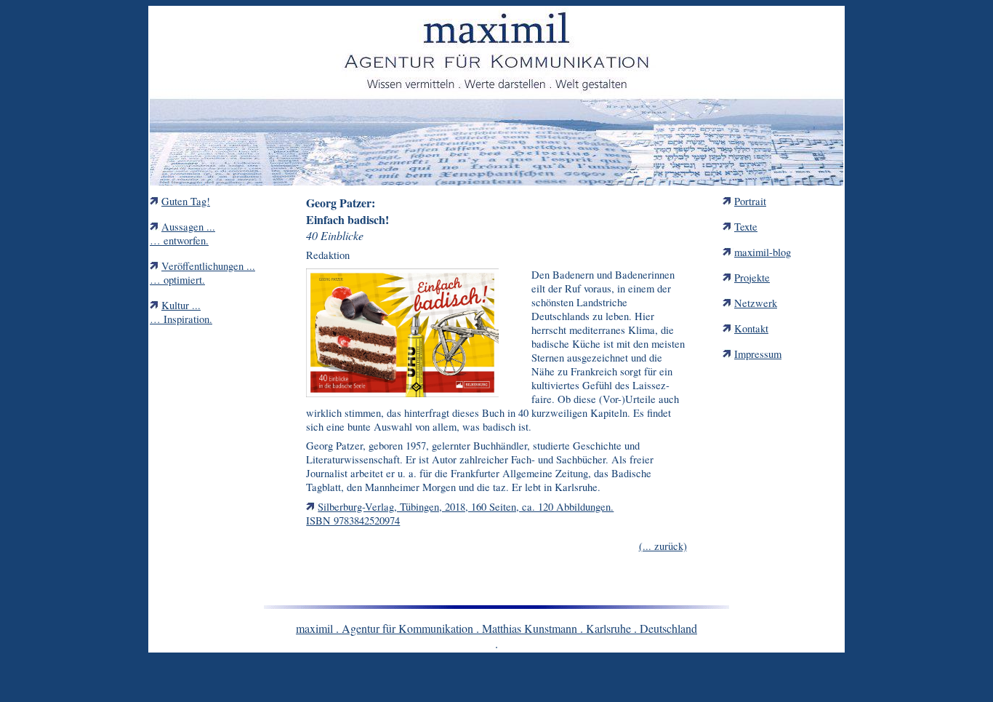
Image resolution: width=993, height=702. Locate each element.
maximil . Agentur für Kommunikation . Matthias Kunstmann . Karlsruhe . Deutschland (496, 628)
